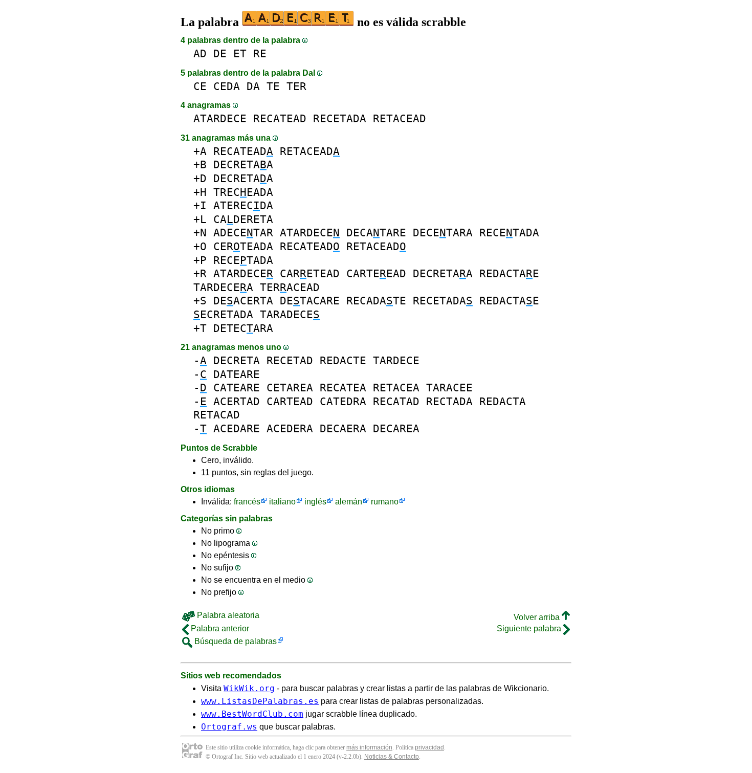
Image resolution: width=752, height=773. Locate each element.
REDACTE (343, 360)
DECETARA (443, 232)
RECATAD (396, 401)
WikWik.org (249, 688)
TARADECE (290, 314)
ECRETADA (223, 314)
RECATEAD (279, 118)
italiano (282, 501)
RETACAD (216, 414)
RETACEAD (399, 118)
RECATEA (343, 387)
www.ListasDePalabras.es (260, 701)
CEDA (226, 86)
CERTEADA (243, 246)
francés (247, 501)
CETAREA (290, 387)
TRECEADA (243, 192)
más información (369, 747)
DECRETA (236, 360)
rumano (385, 501)
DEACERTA (243, 300)
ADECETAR (243, 232)
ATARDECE (220, 118)
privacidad (429, 747)
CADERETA (243, 219)
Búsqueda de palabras (234, 641)
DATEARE (236, 374)
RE (260, 53)
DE (220, 53)
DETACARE (310, 300)
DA (253, 86)
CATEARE (236, 387)
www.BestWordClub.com (252, 714)
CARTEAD (290, 401)
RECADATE (376, 300)
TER (296, 86)
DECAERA (343, 428)
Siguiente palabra (530, 628)
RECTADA (449, 401)
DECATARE (376, 232)
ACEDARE (236, 428)
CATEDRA (343, 401)
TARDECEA (223, 287)
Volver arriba (538, 617)
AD (200, 53)
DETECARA (243, 328)
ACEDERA (290, 428)
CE (200, 86)
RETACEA (396, 387)
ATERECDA (243, 205)
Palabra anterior (219, 628)
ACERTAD (236, 401)
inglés (315, 501)
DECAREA (396, 428)
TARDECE (396, 360)
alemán (348, 501)
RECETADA (339, 118)
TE (273, 86)
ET (240, 53)
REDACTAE (509, 273)
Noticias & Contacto (391, 756)
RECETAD (290, 360)
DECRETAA (243, 164)
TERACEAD (290, 287)
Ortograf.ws (229, 727)
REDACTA (502, 401)
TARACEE (449, 387)
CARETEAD (310, 273)
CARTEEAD (376, 273)
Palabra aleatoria (227, 615)
